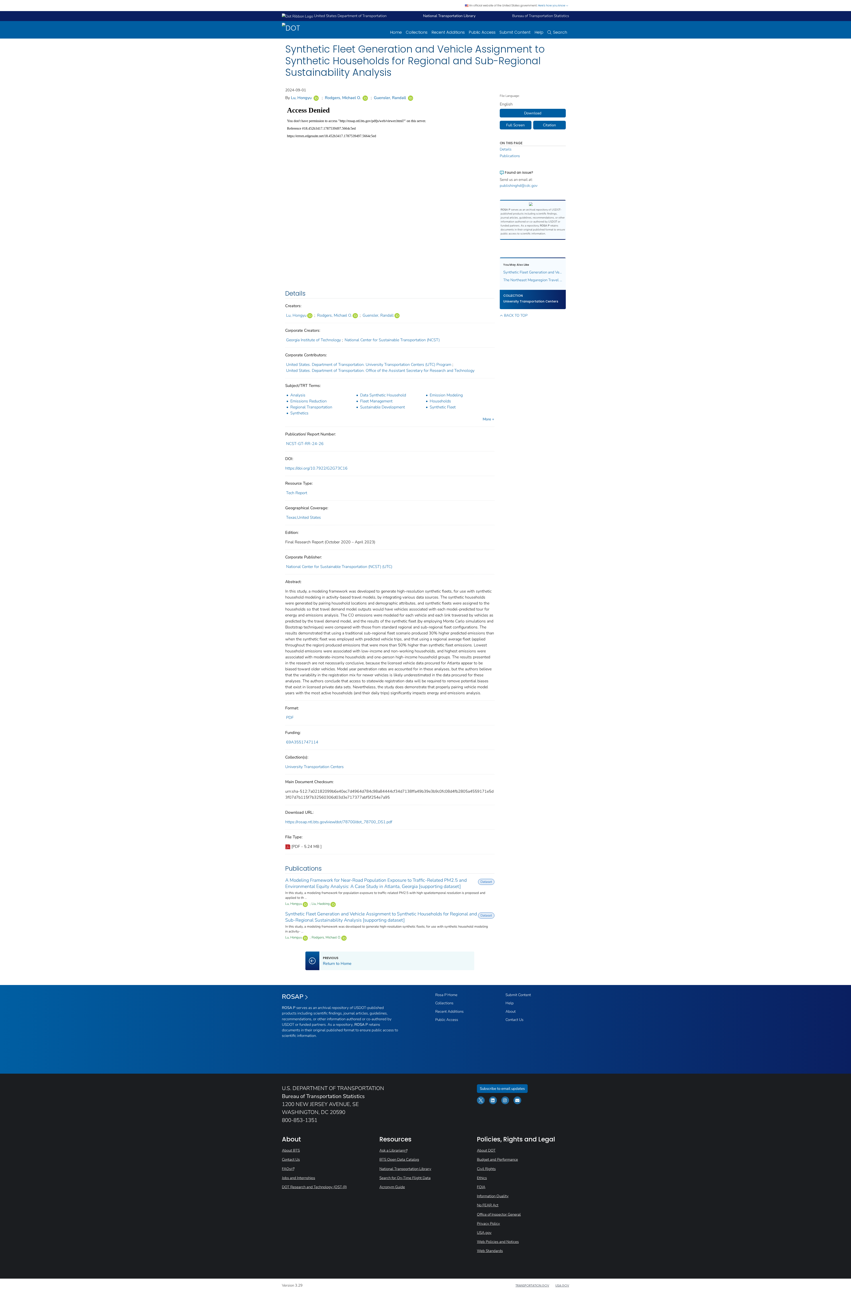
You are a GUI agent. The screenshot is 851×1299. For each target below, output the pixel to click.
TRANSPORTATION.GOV (532, 1285)
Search (560, 32)
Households (440, 401)
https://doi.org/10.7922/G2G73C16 (316, 468)
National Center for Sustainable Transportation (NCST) (392, 340)
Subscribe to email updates (502, 1088)
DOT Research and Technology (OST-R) (314, 1187)
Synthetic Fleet (443, 407)
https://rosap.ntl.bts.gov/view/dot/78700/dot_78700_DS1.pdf (338, 822)
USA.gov (484, 1232)
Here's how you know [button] (552, 5)
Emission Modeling (446, 395)
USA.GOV (562, 1285)
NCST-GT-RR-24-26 (305, 443)
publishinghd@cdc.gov (519, 185)
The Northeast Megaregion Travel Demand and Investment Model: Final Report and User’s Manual (532, 280)
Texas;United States (303, 517)
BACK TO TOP (515, 315)
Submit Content (515, 32)
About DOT (486, 1150)
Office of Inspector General (499, 1214)
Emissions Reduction (308, 401)
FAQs (286, 1168)
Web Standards (490, 1250)
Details (505, 149)
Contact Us (514, 1019)
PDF (290, 717)
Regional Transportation (311, 407)
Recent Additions (448, 32)
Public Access (482, 32)
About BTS (291, 1150)
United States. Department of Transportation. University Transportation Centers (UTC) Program (368, 364)
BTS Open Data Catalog (399, 1159)
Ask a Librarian (391, 1150)
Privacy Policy (488, 1223)
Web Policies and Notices (498, 1241)
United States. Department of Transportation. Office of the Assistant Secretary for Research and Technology (380, 370)
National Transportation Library (405, 1168)
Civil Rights (486, 1168)
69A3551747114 (302, 742)
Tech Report (296, 492)
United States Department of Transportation (349, 15)
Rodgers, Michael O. (343, 97)
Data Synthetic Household (383, 395)
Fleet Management (376, 401)
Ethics (482, 1177)
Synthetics (299, 413)
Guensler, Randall (390, 97)
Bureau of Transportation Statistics (540, 15)
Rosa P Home (446, 994)
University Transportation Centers (314, 766)
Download (532, 113)
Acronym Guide (392, 1187)
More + (488, 419)
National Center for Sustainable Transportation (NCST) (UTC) (339, 566)
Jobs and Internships (298, 1177)
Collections (416, 32)
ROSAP (292, 997)
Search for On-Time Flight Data (405, 1177)
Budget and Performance (497, 1159)
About (511, 1011)
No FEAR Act (487, 1205)
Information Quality (493, 1196)
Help (539, 32)
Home (396, 32)
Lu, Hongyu (301, 97)
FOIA (481, 1187)
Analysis (297, 395)
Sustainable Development (382, 407)
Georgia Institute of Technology (313, 340)
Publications (510, 155)
